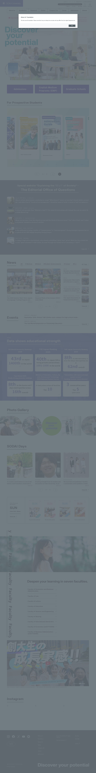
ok (72, 25)
